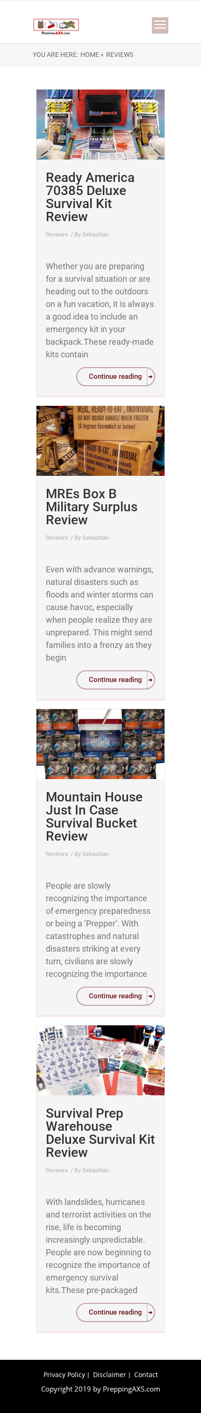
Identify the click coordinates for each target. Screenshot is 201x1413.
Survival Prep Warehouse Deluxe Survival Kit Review (100, 1133)
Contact (146, 1374)
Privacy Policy (64, 1374)
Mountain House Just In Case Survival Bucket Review (94, 816)
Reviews (57, 234)
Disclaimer (109, 1374)
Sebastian (95, 234)
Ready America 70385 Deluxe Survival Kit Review (90, 197)
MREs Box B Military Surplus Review (91, 507)
